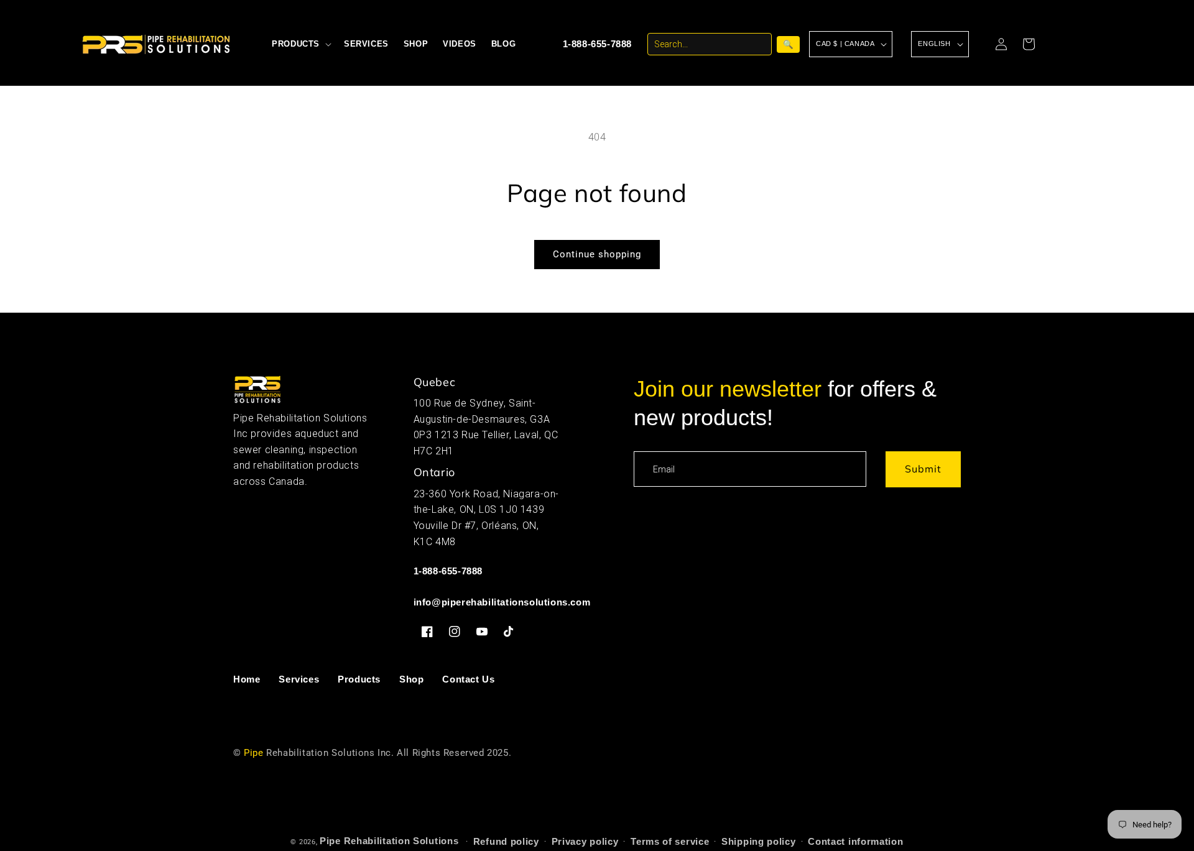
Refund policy (506, 841)
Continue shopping (597, 254)
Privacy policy (585, 841)
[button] (300, 44)
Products (359, 679)
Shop (411, 679)
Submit (923, 468)
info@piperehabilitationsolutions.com (502, 602)
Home (246, 679)
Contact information (855, 841)
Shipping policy (758, 841)
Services (299, 679)
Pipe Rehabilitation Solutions (389, 840)
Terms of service (670, 841)
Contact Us (468, 679)
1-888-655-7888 (597, 44)
